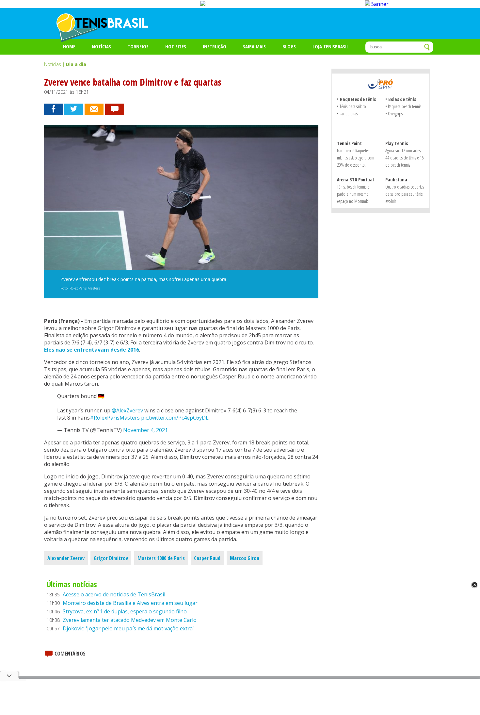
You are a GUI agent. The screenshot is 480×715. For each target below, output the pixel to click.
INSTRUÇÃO (214, 46)
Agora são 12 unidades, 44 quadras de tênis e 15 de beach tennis (404, 157)
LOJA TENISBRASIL (330, 46)
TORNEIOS (138, 46)
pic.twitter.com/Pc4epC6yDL (175, 417)
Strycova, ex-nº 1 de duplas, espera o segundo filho (125, 611)
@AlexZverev (127, 410)
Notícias (101, 46)
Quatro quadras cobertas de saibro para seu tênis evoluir (404, 194)
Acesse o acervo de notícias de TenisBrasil (114, 594)
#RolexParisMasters (115, 417)
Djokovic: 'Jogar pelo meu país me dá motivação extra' (128, 628)
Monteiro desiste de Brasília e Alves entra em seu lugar (130, 603)
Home (69, 46)
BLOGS (289, 46)
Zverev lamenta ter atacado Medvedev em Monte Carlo (130, 620)
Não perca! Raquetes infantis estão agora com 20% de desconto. (355, 157)
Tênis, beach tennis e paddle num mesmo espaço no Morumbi (353, 194)
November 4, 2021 (145, 430)
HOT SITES (175, 46)
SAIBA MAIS (254, 46)
